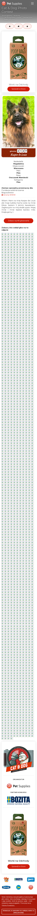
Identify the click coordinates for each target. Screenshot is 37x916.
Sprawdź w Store (18, 89)
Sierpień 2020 (27, 17)
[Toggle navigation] (32, 3)
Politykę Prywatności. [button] (8, 905)
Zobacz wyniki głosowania (18, 221)
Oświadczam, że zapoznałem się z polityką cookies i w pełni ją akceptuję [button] (18, 911)
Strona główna (7, 15)
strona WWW (9, 195)
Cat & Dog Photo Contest (12, 17)
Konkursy (17, 15)
